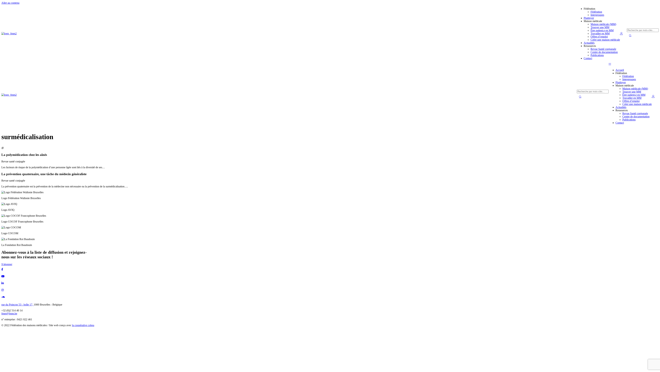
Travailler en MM (600, 33)
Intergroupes (597, 14)
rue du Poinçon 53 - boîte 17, (17, 304)
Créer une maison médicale (605, 39)
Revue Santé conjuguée (603, 49)
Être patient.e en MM (602, 30)
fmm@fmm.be (9, 313)
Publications (597, 55)
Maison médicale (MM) (603, 24)
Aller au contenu (10, 2)
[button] (610, 64)
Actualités (589, 42)
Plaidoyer (589, 18)
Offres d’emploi (599, 36)
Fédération (596, 11)
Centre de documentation (604, 52)
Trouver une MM (600, 27)
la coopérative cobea (83, 325)
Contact (588, 58)
